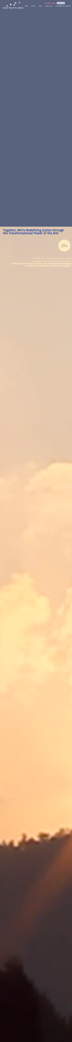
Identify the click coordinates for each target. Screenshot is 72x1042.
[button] (40, 6)
